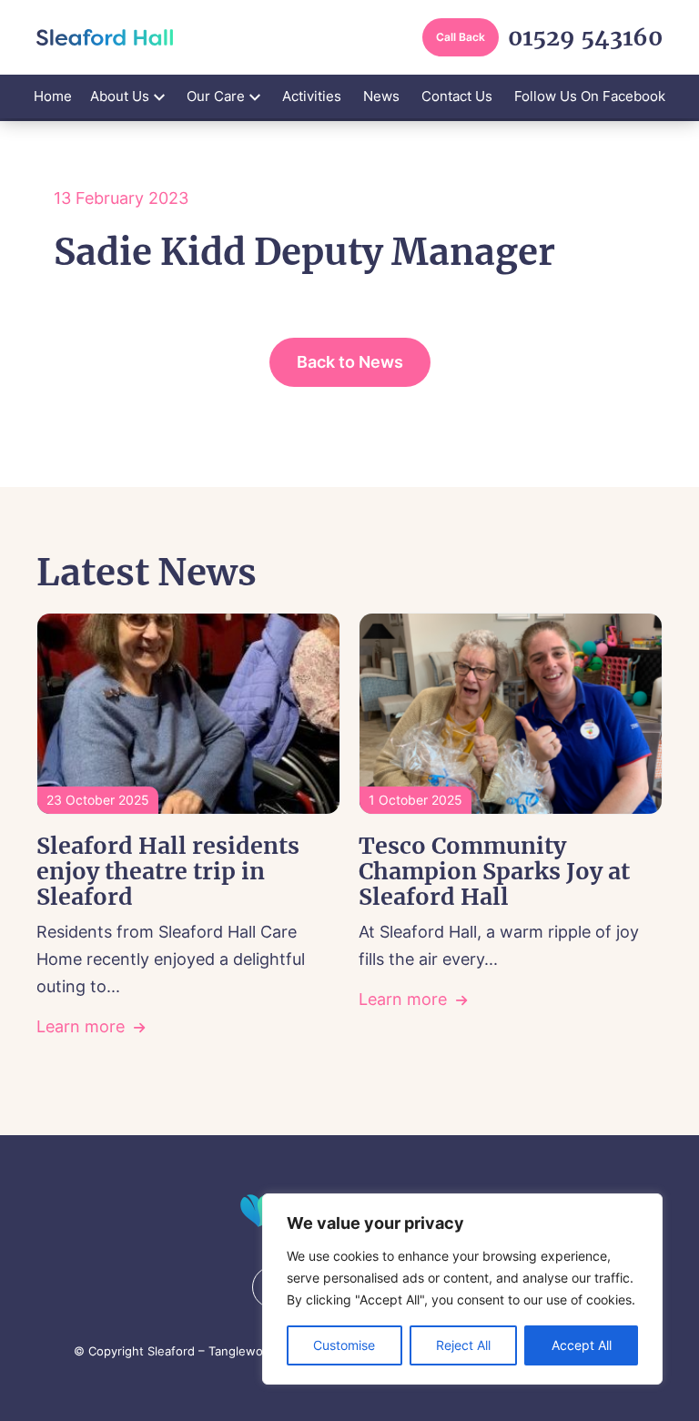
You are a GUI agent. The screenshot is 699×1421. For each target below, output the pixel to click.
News (381, 96)
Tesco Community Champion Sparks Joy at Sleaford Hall (494, 871)
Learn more (80, 1026)
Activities (311, 96)
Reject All (463, 1345)
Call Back (460, 37)
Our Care (216, 96)
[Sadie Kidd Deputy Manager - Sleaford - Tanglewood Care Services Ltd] (104, 37)
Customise (344, 1345)
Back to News (350, 361)
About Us (119, 96)
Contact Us (456, 96)
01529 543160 (585, 37)
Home (53, 96)
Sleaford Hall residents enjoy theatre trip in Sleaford (167, 871)
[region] (462, 1289)
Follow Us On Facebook (589, 96)
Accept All (582, 1345)
